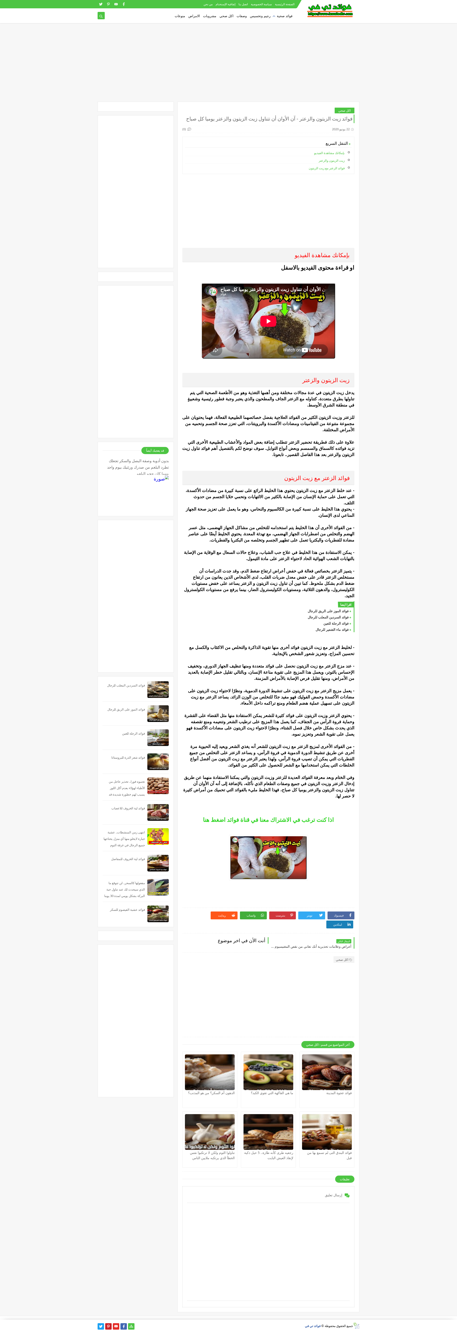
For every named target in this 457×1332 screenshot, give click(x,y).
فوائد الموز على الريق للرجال (328, 611)
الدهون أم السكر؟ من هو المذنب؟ (211, 1093)
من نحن (208, 4)
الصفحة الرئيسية (284, 4)
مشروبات (209, 16)
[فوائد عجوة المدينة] (327, 1072)
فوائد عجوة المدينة (339, 1093)
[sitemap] (131, 1326)
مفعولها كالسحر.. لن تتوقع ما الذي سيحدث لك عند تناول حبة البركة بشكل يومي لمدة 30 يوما (124, 889)
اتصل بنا (243, 4)
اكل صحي (226, 16)
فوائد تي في (313, 1326)
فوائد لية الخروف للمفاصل (128, 859)
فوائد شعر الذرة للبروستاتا (128, 757)
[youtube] (116, 4)
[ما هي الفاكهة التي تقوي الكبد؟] (268, 1072)
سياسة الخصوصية (261, 4)
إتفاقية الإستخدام (225, 4)
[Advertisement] (228, 64)
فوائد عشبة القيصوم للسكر (127, 909)
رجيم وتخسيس (260, 16)
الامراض (194, 16)
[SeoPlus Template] (356, 1325)
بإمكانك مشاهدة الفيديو (329, 153)
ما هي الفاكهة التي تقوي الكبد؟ (272, 1093)
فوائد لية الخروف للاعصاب (128, 808)
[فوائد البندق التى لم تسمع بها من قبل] (327, 1132)
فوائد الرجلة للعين (336, 623)
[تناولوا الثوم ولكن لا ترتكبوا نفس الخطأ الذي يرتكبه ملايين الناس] (210, 1132)
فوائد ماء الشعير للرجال (332, 629)
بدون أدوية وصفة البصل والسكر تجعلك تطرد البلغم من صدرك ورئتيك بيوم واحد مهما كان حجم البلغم (138, 466)
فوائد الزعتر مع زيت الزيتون (327, 168)
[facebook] (123, 4)
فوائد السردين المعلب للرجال (328, 617)
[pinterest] (108, 4)
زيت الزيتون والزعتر (332, 160)
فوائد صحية (285, 16)
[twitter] (101, 4)
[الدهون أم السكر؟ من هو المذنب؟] (210, 1072)
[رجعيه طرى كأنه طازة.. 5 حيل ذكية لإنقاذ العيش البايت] (268, 1132)
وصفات (242, 16)
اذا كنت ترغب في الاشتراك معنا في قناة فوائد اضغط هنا (268, 819)
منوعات (180, 16)
